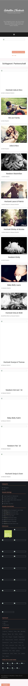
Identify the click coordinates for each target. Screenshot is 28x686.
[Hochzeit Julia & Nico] (14, 78)
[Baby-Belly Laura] (14, 273)
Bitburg (9, 634)
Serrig (11, 653)
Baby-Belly (23, 631)
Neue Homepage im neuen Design (16, 510)
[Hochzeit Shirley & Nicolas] (14, 217)
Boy (13, 634)
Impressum (5, 621)
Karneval (15, 642)
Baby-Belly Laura (14, 285)
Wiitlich (7, 656)
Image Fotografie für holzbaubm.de (11, 496)
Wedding (23, 653)
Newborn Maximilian (14, 174)
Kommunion (11, 645)
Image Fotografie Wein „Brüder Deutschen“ (13, 499)
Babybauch (4, 634)
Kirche (7, 645)
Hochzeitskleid (22, 639)
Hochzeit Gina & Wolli (14, 313)
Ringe (14, 650)
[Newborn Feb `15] (14, 434)
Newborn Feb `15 (14, 446)
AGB (4, 623)
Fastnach (20, 634)
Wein (3, 656)
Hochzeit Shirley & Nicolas (14, 229)
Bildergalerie (6, 487)
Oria (20, 675)
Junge (11, 642)
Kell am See (20, 642)
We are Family (14, 118)
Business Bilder (7, 501)
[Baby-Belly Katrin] (14, 406)
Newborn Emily (14, 257)
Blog (4, 489)
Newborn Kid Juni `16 (14, 390)
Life (23, 645)
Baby (19, 631)
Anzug (15, 631)
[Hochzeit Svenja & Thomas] (14, 339)
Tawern (15, 653)
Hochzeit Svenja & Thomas (14, 362)
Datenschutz (6, 625)
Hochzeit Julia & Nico (14, 90)
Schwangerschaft (5, 653)
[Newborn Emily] (14, 245)
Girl (3, 639)
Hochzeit (16, 639)
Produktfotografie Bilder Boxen (10, 498)
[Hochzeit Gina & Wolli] (14, 301)
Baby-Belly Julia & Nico (8, 503)
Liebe (20, 645)
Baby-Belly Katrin (14, 418)
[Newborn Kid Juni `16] (14, 378)
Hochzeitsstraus (5, 642)
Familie (16, 634)
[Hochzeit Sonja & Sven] (14, 462)
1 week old (4, 631)
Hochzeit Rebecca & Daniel (18, 52)
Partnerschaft (5, 650)
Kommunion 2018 (14, 512)
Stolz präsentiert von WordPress (8, 675)
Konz (16, 645)
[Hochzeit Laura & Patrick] (14, 189)
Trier (19, 653)
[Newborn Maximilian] (14, 162)
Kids (3, 645)
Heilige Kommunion (9, 639)
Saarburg (17, 650)
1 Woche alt (10, 631)
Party (10, 650)
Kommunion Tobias (13, 517)
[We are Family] (14, 106)
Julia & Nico (14, 146)
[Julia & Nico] (14, 134)
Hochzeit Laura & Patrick (14, 201)
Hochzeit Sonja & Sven (14, 474)
